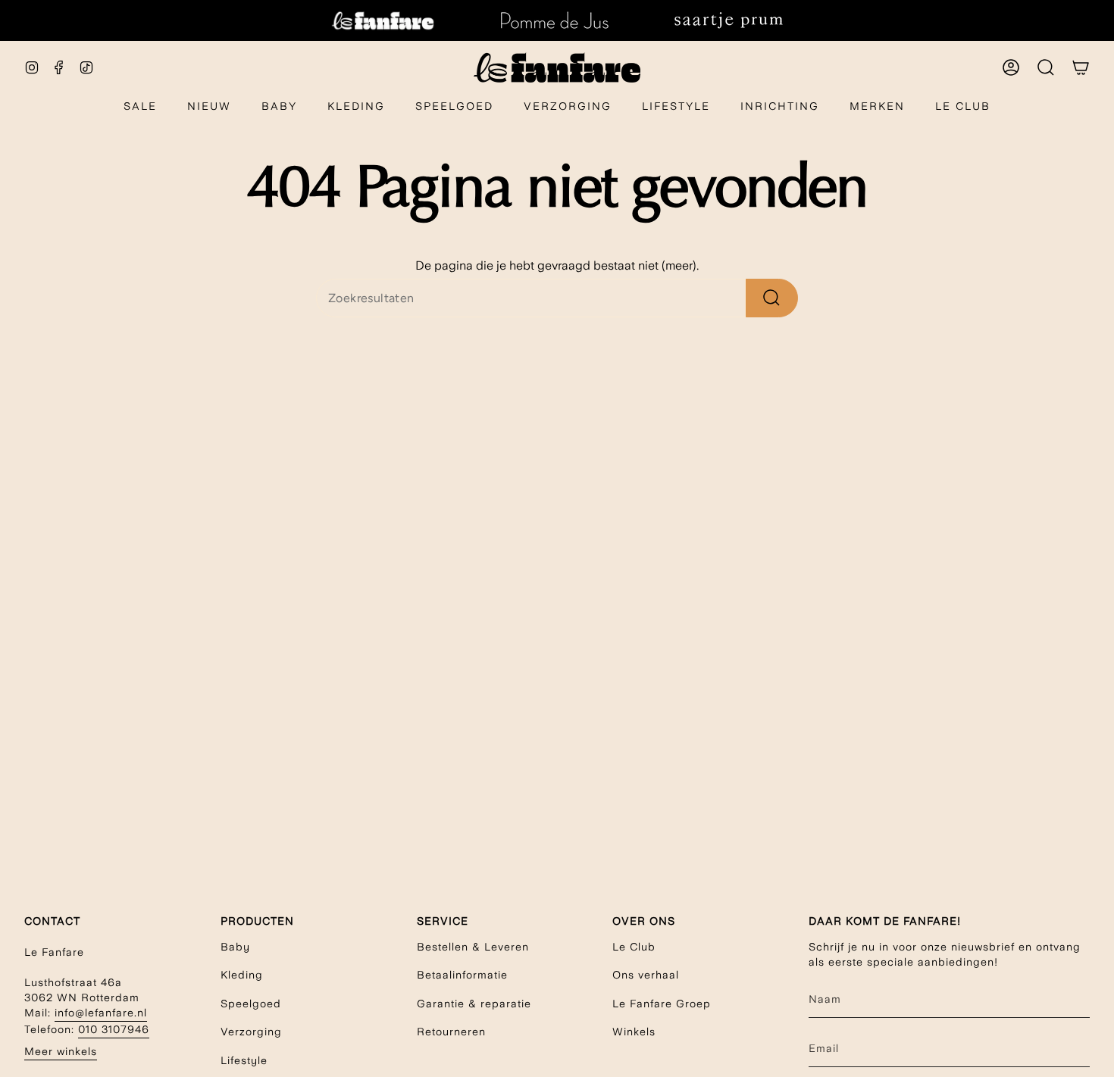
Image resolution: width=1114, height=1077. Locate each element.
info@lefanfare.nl (101, 1013)
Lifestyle (244, 1060)
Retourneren (451, 1031)
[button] (279, 107)
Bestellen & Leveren (473, 947)
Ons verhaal (645, 975)
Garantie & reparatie (474, 1003)
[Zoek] (772, 298)
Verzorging (251, 1031)
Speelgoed (251, 1003)
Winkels (634, 1031)
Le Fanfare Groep (661, 1003)
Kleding (242, 975)
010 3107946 (113, 1029)
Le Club (634, 947)
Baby (235, 947)
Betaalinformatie (462, 975)
